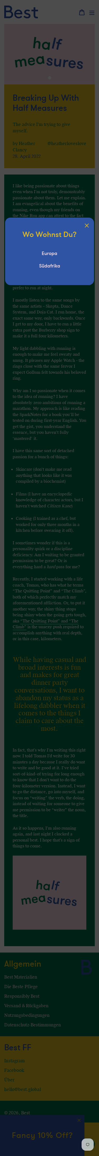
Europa (49, 253)
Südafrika (49, 266)
